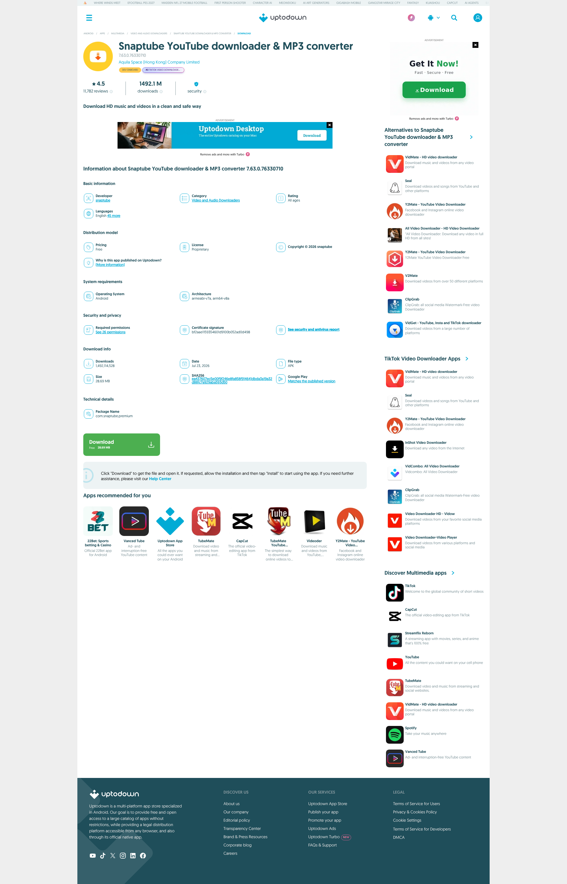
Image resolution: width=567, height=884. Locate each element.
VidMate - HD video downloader (431, 157)
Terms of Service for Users (416, 803)
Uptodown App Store (170, 543)
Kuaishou (433, 3)
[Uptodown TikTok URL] (102, 856)
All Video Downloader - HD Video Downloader (442, 228)
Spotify (411, 728)
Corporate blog (238, 845)
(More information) (110, 265)
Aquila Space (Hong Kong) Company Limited (159, 62)
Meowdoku (287, 3)
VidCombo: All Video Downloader (432, 466)
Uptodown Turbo (328, 836)
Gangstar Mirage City (384, 3)
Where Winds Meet (107, 3)
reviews (95, 91)
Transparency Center (242, 828)
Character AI (262, 3)
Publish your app (323, 812)
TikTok (410, 586)
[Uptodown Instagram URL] (122, 856)
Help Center (160, 479)
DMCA (399, 837)
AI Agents (472, 3)
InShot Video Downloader (426, 442)
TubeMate (206, 541)
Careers (230, 853)
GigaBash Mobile (348, 3)
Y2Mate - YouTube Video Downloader (350, 545)
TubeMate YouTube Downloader (278, 545)
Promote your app (324, 820)
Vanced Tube (134, 541)
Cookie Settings (407, 820)
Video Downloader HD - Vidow (430, 513)
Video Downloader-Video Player (431, 537)
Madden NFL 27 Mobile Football (184, 3)
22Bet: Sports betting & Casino (98, 543)
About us (232, 803)
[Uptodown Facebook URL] (142, 856)
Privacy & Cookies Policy (415, 812)
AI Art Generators (316, 3)
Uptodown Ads (322, 828)
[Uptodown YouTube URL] (92, 856)
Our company (236, 812)
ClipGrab (412, 299)
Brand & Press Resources (246, 836)
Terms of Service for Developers (422, 829)
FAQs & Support (322, 845)
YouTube (412, 657)
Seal (408, 180)
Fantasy (413, 3)
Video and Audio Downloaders (215, 200)
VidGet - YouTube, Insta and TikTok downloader (443, 323)
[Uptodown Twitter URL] (112, 856)
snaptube (103, 200)
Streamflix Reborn (419, 633)
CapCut (452, 3)
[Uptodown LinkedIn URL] (132, 856)
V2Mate (411, 275)
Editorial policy (237, 820)
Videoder (314, 541)
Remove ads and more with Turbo (222, 154)
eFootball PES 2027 (141, 3)
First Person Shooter (230, 3)
